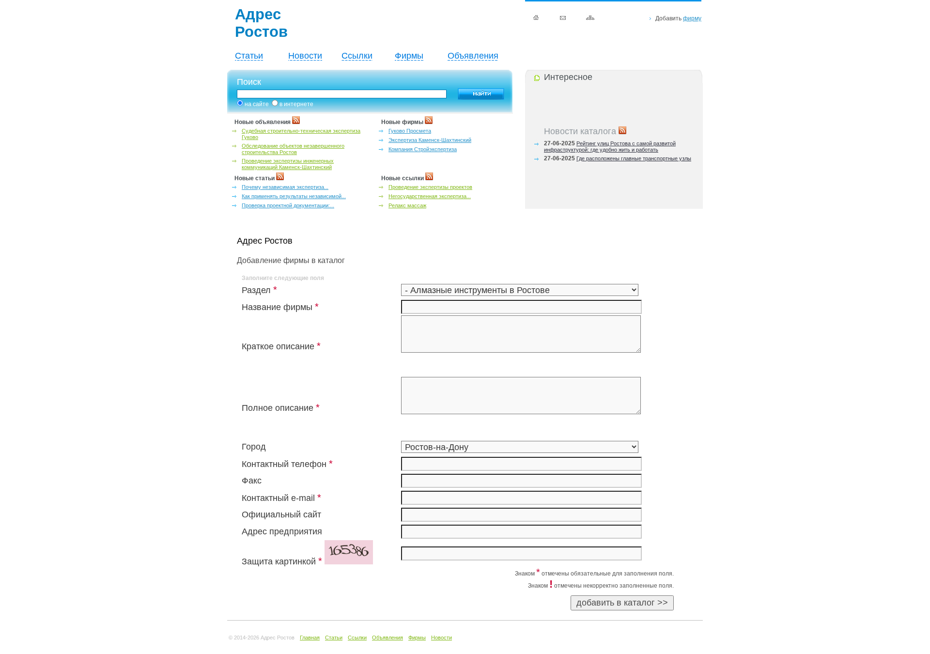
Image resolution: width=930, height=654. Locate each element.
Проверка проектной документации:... (288, 205)
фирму (692, 18)
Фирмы (409, 56)
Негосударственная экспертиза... (429, 196)
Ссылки (356, 56)
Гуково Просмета (409, 131)
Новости (305, 56)
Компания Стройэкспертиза (422, 149)
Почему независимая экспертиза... (285, 187)
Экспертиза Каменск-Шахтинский (429, 140)
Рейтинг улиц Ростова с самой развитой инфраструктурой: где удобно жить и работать (610, 145)
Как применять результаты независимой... (294, 196)
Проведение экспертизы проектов (430, 187)
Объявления (473, 56)
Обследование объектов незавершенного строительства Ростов (293, 149)
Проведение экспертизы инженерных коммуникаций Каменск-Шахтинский (288, 164)
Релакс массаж (407, 205)
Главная (310, 637)
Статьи (249, 56)
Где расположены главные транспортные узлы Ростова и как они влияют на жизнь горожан (617, 160)
